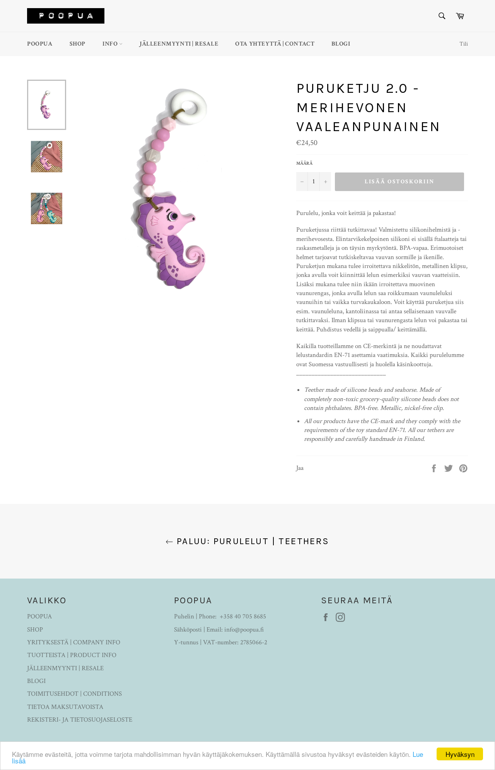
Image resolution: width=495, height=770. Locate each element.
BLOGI (340, 44)
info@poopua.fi (244, 629)
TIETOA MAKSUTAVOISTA (65, 707)
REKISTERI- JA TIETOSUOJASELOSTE (79, 719)
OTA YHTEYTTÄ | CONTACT (274, 44)
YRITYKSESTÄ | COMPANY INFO (73, 642)
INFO (110, 44)
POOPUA (40, 44)
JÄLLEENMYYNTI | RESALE (179, 44)
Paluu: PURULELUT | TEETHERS (251, 541)
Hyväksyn (460, 754)
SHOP (77, 44)
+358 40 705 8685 (243, 616)
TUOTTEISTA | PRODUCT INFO (71, 655)
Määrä (304, 163)
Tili (463, 44)
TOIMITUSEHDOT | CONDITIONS (74, 694)
